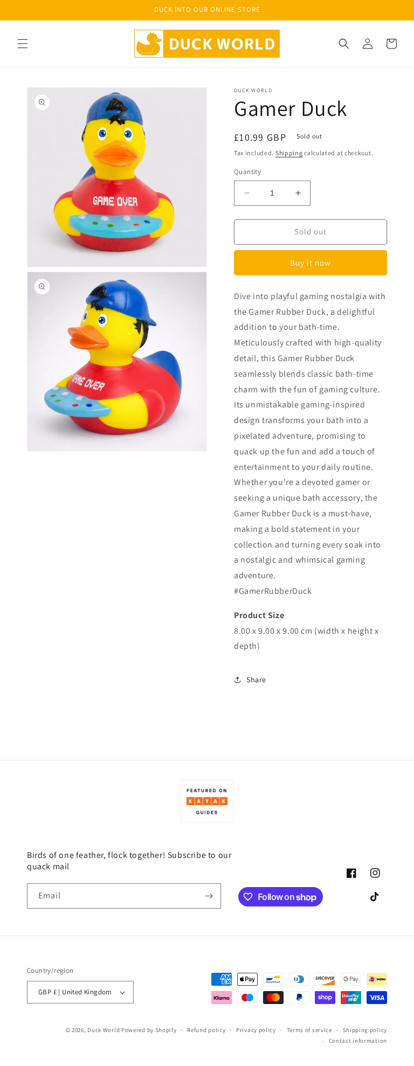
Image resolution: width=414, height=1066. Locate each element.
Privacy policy (256, 1030)
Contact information (358, 1040)
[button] (22, 44)
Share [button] (256, 679)
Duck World (103, 1030)
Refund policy (206, 1030)
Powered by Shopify (149, 1030)
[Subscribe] (208, 896)
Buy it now (310, 263)
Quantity (247, 171)
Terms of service (309, 1030)
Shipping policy (365, 1030)
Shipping (289, 153)
